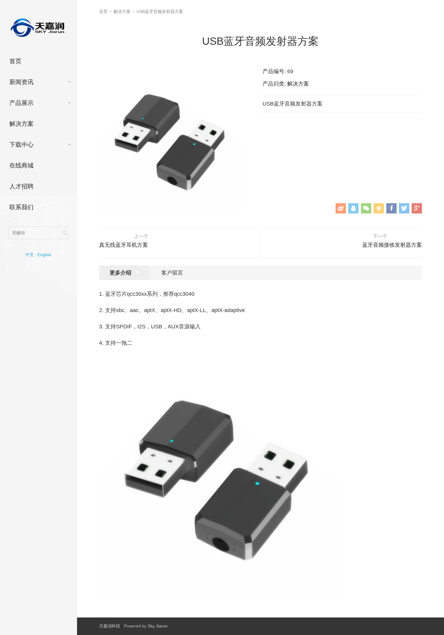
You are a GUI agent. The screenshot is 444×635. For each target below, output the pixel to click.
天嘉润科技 (109, 626)
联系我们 (21, 207)
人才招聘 (21, 186)
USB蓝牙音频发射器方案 (160, 11)
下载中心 (21, 144)
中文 (29, 254)
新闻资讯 (21, 82)
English (44, 254)
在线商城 (21, 165)
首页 (15, 61)
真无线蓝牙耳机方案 (123, 241)
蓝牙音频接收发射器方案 (392, 241)
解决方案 (21, 123)
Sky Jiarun (158, 626)
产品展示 (21, 102)
